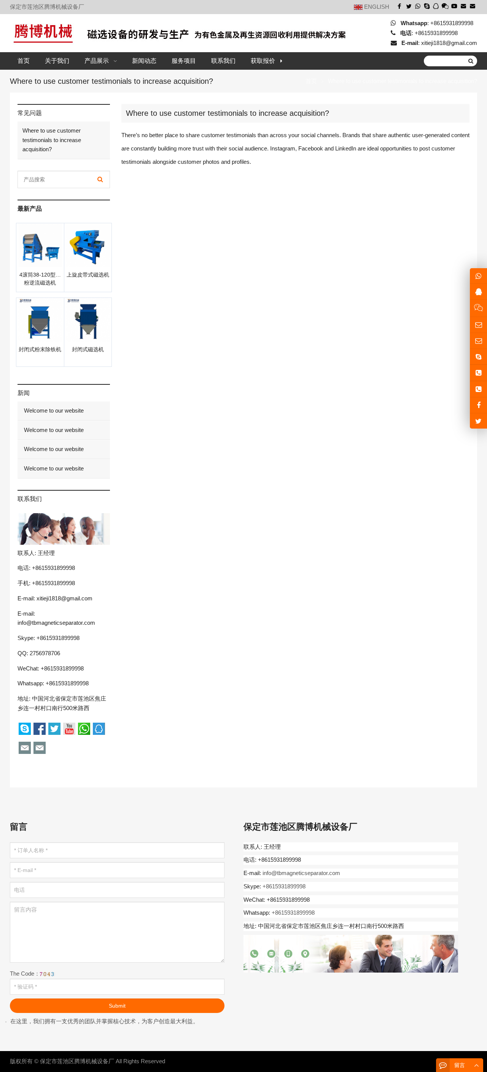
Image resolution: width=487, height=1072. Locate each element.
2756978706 (45, 653)
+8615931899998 (451, 22)
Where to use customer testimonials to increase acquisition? (51, 140)
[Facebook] (399, 6)
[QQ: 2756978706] (478, 291)
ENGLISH (376, 6)
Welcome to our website (53, 410)
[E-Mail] (463, 6)
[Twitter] (408, 6)
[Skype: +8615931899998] (478, 357)
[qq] (436, 6)
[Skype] (426, 6)
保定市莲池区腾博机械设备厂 (77, 1061)
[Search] (100, 179)
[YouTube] (454, 6)
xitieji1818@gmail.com (449, 43)
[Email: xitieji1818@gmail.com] (478, 325)
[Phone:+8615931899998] (478, 373)
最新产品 (30, 208)
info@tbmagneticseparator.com (56, 622)
